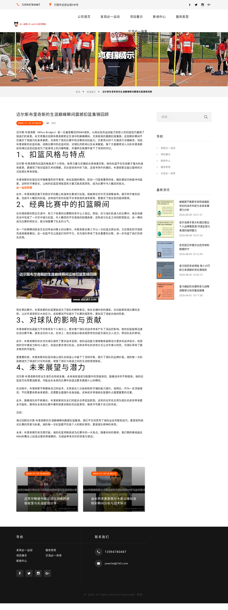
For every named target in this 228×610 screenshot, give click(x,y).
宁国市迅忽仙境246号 (66, 4)
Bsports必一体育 (132, 594)
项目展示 (136, 16)
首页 (78, 92)
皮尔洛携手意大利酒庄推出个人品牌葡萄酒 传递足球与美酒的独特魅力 (194, 226)
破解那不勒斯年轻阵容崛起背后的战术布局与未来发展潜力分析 (194, 205)
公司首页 (84, 16)
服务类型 (182, 16)
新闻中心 (159, 16)
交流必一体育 (137, 31)
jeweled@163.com (116, 563)
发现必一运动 (110, 16)
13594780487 (31, 4)
